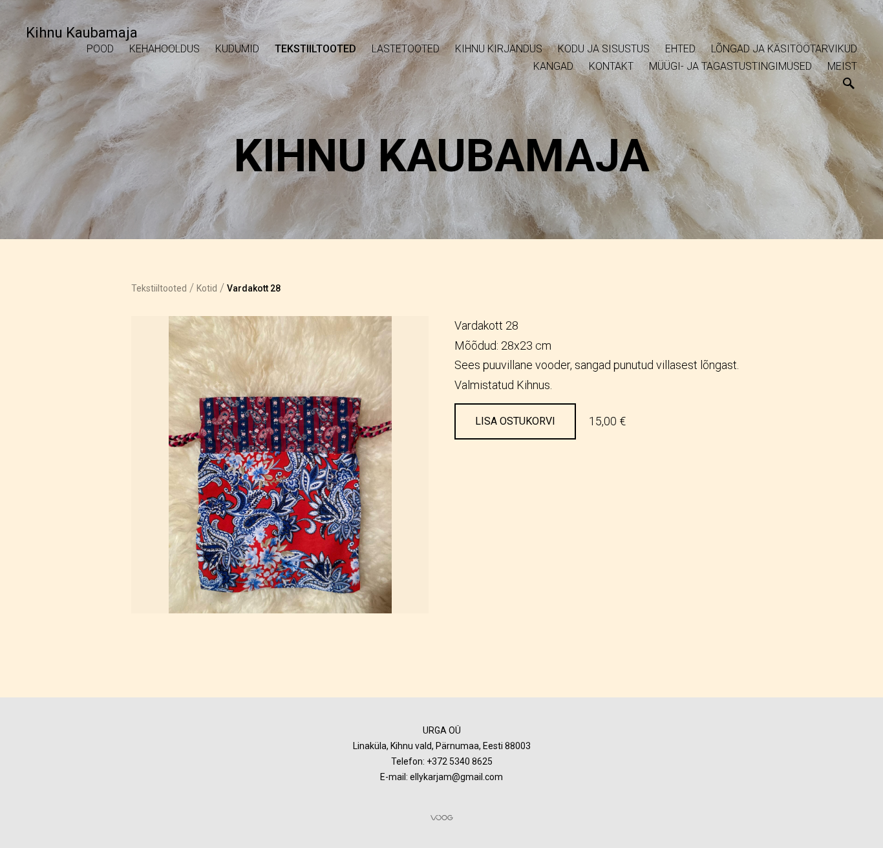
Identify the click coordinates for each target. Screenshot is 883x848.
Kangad (553, 66)
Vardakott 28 (254, 288)
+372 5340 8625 (460, 761)
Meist (842, 66)
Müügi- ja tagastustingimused (730, 66)
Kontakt (611, 66)
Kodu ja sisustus (604, 49)
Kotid (207, 288)
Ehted (680, 49)
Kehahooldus (164, 49)
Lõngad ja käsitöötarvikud (784, 49)
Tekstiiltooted (315, 49)
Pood (100, 49)
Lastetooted (406, 49)
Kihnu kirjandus (498, 49)
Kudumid (237, 49)
